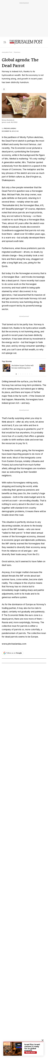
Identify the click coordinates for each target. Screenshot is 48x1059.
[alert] (23, 1049)
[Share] (4, 89)
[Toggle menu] (5, 42)
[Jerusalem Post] (26, 42)
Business (17, 52)
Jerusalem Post (7, 52)
